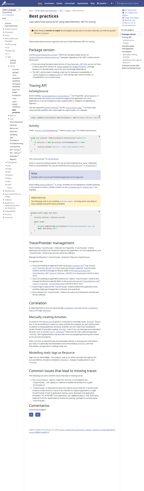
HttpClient (60, 332)
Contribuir (45, 33)
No (38, 414)
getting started (48, 322)
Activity (126, 43)
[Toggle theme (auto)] (112, 3)
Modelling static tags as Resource (132, 61)
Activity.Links (88, 187)
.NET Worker (47, 268)
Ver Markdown (130, 10)
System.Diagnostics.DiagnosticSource (44, 57)
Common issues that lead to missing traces (131, 66)
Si (31, 414)
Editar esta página (131, 18)
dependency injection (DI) (73, 265)
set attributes (53, 159)
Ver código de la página (130, 13)
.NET (61, 10)
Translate (10, 15)
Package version (129, 34)
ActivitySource (128, 40)
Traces (67, 10)
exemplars (47, 310)
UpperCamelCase (51, 107)
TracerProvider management (128, 47)
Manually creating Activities (130, 55)
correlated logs (74, 187)
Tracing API (126, 37)
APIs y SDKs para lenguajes (46, 10)
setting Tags (71, 130)
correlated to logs (71, 308)
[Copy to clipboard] (99, 116)
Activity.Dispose (75, 165)
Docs (31, 10)
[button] (102, 3)
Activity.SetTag (38, 159)
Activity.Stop (90, 165)
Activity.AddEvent (46, 185)
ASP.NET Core (48, 332)
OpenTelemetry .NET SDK (77, 64)
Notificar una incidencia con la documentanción (129, 22)
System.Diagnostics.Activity (46, 55)
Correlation (127, 51)
